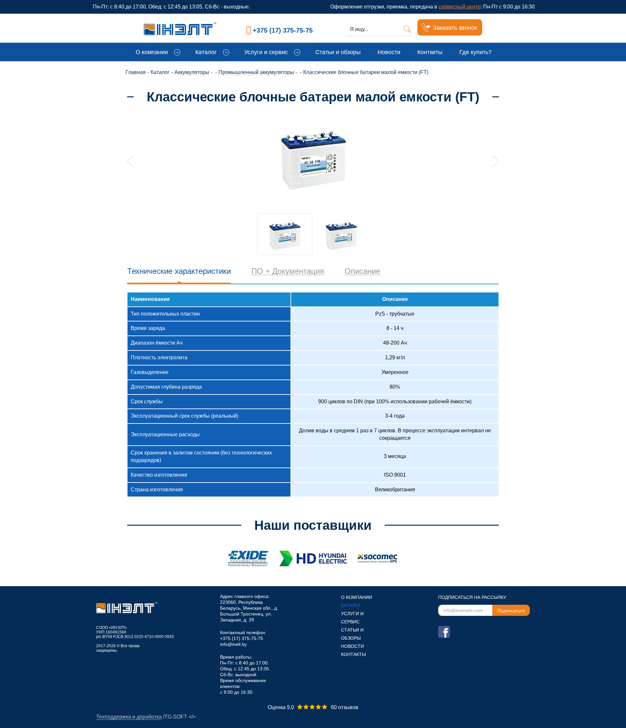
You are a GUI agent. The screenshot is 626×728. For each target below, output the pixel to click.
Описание (362, 271)
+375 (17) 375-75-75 (283, 30)
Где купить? (475, 52)
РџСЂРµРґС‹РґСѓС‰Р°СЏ (130, 161)
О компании (152, 52)
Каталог (206, 52)
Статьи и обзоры (338, 52)
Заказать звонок (455, 27)
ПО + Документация (287, 271)
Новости (389, 52)
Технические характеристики (179, 271)
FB (444, 632)
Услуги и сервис (266, 52)
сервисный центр (460, 6)
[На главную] (190, 27)
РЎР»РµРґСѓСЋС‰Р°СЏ (496, 161)
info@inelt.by (233, 644)
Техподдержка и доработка (129, 717)
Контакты (429, 52)
